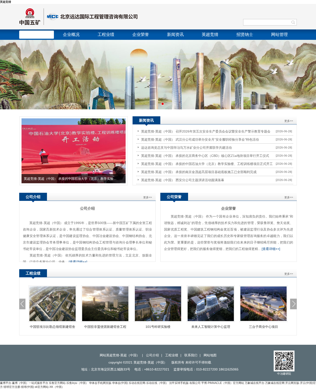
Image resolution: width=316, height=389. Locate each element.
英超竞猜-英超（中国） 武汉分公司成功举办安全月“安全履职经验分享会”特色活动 (200, 139)
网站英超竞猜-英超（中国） (120, 355)
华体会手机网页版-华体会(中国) (108, 383)
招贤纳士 (244, 34)
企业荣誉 (140, 34)
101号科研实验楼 (158, 327)
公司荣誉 (174, 197)
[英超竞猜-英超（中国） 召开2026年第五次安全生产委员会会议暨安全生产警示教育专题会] (138, 131)
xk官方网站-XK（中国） (49, 387)
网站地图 (210, 355)
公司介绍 (33, 197)
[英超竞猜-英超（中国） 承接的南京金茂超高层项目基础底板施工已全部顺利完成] (138, 172)
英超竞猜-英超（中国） (88, 16)
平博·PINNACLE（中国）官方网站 (222, 383)
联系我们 (190, 355)
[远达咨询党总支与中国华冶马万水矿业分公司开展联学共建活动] (138, 147)
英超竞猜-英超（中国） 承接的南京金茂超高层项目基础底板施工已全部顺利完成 (199, 172)
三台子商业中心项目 (263, 327)
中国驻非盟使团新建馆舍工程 (105, 327)
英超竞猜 (5, 1)
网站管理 (279, 34)
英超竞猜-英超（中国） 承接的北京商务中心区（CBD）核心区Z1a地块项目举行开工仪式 (205, 156)
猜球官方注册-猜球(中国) (18, 387)
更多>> (288, 121)
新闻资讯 (175, 34)
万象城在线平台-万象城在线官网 (265, 383)
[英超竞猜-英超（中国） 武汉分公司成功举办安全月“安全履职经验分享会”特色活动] (138, 139)
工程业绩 (106, 34)
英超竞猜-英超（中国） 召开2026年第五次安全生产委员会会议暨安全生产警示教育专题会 (205, 131)
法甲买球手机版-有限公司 (185, 383)
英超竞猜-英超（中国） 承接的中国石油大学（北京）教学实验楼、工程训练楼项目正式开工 (207, 164)
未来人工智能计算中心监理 (210, 327)
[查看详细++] (78, 262)
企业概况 (71, 34)
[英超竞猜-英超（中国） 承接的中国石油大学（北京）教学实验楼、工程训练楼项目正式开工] (138, 164)
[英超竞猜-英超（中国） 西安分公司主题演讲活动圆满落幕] (138, 180)
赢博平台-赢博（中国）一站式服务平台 (24, 383)
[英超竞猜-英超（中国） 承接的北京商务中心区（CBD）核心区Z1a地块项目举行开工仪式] (138, 156)
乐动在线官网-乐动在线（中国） (148, 383)
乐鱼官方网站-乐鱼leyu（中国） (68, 383)
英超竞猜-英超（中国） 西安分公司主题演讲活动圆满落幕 (182, 180)
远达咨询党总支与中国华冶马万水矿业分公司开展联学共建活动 (186, 147)
